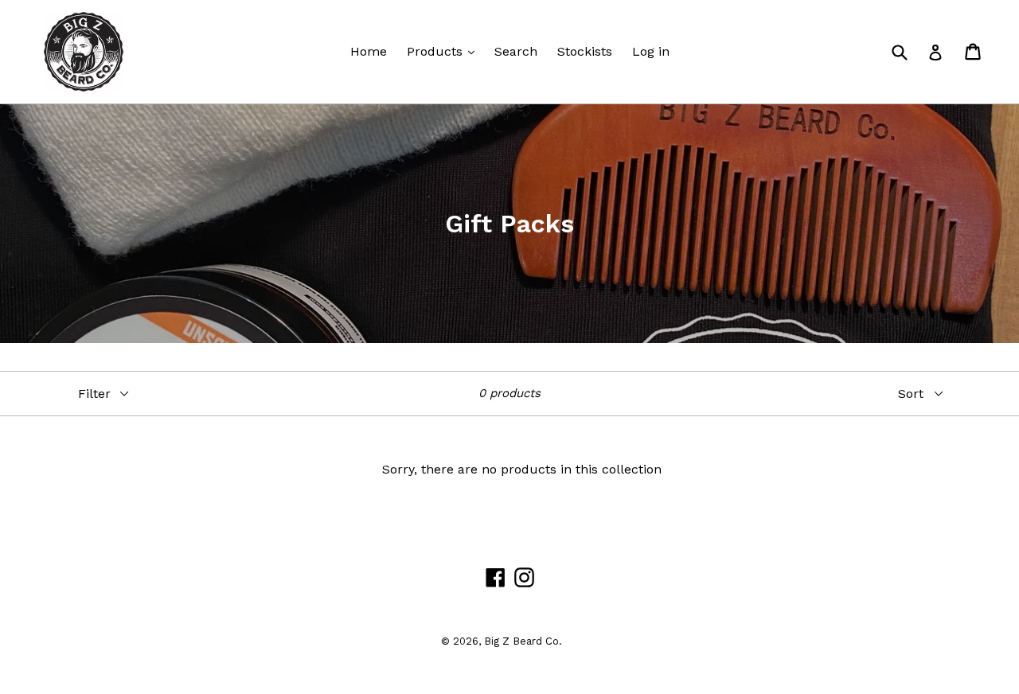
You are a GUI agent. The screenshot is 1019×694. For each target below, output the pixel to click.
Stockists (584, 51)
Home (368, 51)
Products (437, 51)
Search (515, 51)
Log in (651, 51)
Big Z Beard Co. (523, 641)
